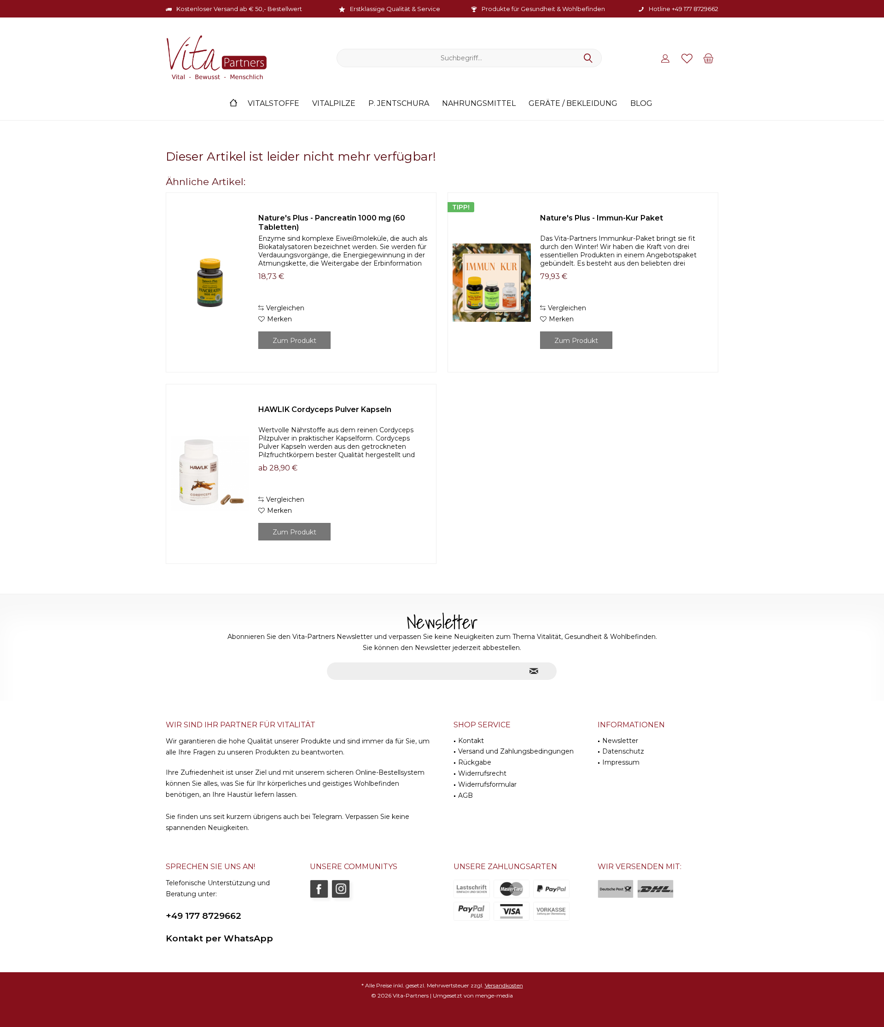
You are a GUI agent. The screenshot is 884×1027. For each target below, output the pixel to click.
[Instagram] (341, 889)
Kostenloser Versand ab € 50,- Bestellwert (239, 8)
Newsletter (620, 741)
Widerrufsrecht (482, 773)
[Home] (233, 104)
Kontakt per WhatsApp (219, 938)
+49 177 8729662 (203, 916)
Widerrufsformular (487, 784)
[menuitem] (708, 58)
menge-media (494, 995)
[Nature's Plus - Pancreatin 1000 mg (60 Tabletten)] (210, 282)
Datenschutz (623, 751)
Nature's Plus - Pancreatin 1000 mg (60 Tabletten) (331, 223)
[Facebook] (319, 889)
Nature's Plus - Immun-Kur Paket (601, 218)
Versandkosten (504, 985)
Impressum (621, 762)
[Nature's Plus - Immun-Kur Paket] (492, 282)
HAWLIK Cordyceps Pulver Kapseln (324, 409)
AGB (465, 795)
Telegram (327, 816)
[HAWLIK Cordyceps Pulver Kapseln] (210, 474)
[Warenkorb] (708, 58)
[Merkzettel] (687, 58)
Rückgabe (474, 762)
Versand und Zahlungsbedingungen (516, 751)
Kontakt (471, 741)
